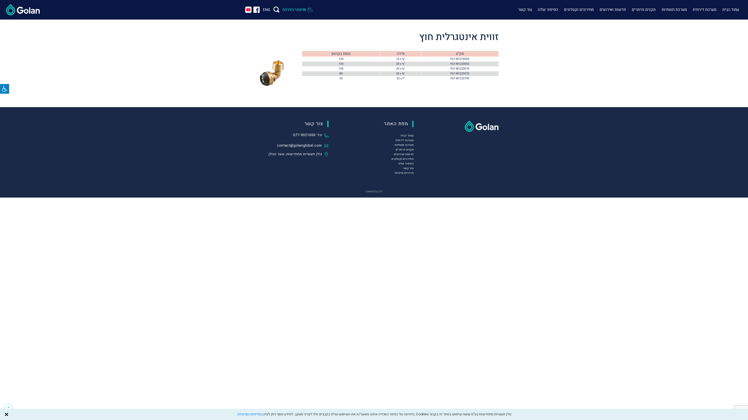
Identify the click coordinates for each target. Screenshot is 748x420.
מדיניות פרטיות (404, 173)
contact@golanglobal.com (299, 146)
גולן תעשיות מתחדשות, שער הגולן (295, 154)
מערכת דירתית (704, 9)
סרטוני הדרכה (294, 9)
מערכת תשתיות (674, 9)
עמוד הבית (730, 9)
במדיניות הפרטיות (250, 414)
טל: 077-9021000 (307, 135)
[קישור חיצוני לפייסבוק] (256, 10)
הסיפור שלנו (548, 9)
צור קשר (525, 9)
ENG (266, 9)
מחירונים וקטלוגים (579, 9)
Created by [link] (374, 191)
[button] (4, 89)
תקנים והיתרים (644, 9)
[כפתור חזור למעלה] (8, 407)
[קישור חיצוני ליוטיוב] (248, 10)
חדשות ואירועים (613, 9)
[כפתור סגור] (6, 414)
